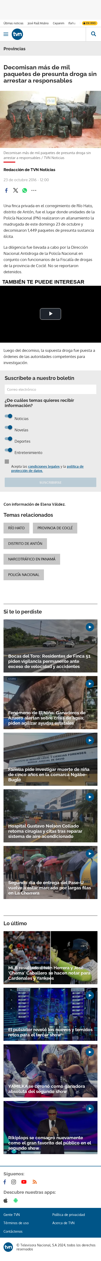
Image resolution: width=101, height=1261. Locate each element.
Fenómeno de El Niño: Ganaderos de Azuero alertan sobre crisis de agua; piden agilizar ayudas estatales (46, 718)
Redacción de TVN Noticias (29, 169)
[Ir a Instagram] (14, 1182)
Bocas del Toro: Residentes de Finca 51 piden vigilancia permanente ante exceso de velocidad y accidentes (49, 661)
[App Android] (16, 1200)
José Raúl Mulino (38, 23)
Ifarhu (71, 23)
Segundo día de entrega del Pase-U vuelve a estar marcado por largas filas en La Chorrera (49, 887)
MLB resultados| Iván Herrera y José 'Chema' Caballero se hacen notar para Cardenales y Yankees (49, 973)
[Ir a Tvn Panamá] (49, 34)
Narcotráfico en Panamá (31, 559)
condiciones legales (44, 466)
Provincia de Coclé (55, 528)
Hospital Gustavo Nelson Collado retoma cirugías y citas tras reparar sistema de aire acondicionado (45, 831)
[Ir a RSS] (35, 1182)
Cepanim (58, 23)
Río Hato (16, 528)
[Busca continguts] (93, 34)
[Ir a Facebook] (6, 1182)
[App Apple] (6, 1200)
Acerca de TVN (63, 1223)
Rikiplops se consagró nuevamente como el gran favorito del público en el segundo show (49, 1143)
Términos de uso (16, 1223)
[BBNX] (8, 1247)
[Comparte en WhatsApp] (24, 190)
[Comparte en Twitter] (15, 190)
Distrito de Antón (25, 543)
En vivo (91, 23)
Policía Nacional (23, 574)
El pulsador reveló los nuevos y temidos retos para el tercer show (50, 1032)
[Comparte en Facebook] (6, 190)
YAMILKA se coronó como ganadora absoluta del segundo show (46, 1089)
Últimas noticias (13, 23)
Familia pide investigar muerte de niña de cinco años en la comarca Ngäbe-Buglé (48, 774)
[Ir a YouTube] (24, 1182)
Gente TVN (12, 1215)
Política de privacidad (68, 1215)
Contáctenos (13, 1231)
